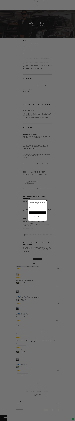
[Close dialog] (46, 200)
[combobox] (30, 210)
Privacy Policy (36, 216)
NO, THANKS (37, 218)
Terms (39, 216)
